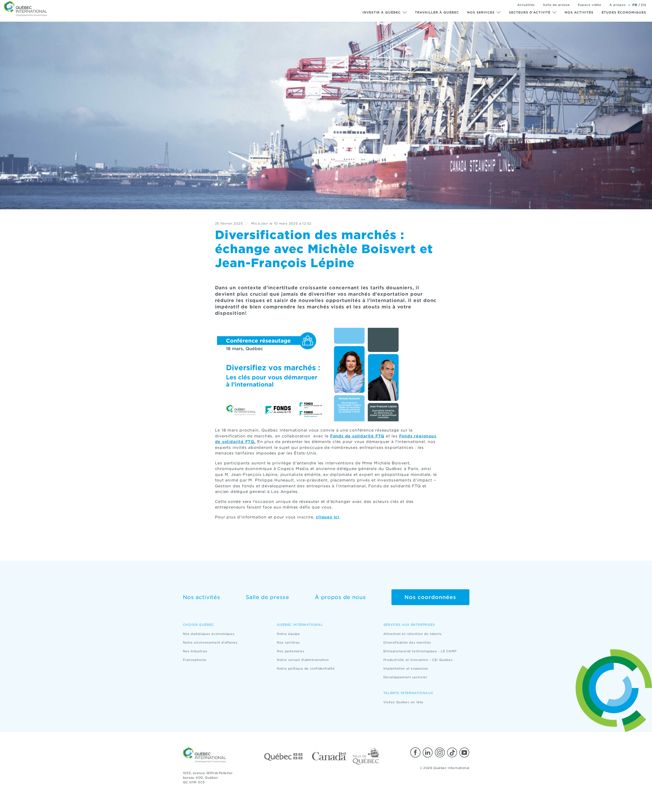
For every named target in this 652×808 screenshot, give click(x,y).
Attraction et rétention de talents (412, 634)
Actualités (526, 5)
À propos (617, 5)
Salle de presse (556, 5)
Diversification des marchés (407, 642)
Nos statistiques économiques (209, 634)
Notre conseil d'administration (303, 660)
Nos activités (579, 12)
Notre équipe (288, 634)
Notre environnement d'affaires (210, 642)
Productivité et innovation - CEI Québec (418, 660)
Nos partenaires (290, 651)
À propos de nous (340, 597)
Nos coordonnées (430, 597)
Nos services (481, 12)
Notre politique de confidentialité (306, 668)
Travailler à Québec (437, 12)
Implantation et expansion (405, 668)
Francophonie (195, 660)
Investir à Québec (381, 12)
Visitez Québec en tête (403, 702)
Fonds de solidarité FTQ (357, 436)
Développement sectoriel (405, 677)
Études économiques (624, 12)
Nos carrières (288, 642)
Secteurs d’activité (529, 12)
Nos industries (195, 651)
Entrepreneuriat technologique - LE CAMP (419, 651)
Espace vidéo (589, 5)
